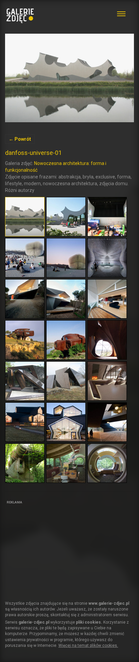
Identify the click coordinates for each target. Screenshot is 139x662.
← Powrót (20, 139)
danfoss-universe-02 (69, 78)
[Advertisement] (55, 548)
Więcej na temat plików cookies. (88, 645)
